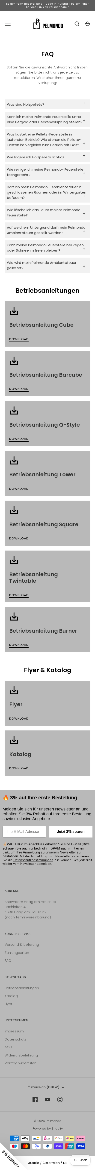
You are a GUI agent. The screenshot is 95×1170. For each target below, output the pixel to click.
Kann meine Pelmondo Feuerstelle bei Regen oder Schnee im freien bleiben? (46, 248)
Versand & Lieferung (22, 944)
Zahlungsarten (17, 952)
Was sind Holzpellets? (46, 103)
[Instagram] (60, 1099)
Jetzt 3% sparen (71, 832)
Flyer (8, 1003)
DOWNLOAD (19, 439)
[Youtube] (47, 1099)
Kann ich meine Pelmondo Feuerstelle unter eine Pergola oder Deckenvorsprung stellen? (46, 119)
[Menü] (8, 24)
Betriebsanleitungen (22, 987)
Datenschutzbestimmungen (33, 860)
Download (19, 339)
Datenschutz (15, 1039)
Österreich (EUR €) (43, 1087)
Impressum (14, 1031)
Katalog (11, 995)
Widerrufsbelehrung (21, 1055)
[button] (14, 1156)
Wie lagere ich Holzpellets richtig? (46, 156)
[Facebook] (35, 1099)
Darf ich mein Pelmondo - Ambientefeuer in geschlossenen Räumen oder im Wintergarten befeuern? (46, 192)
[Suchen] (77, 24)
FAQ (8, 960)
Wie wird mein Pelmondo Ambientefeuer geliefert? (46, 265)
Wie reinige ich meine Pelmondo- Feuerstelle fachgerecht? (46, 172)
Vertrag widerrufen (20, 1063)
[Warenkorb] (88, 24)
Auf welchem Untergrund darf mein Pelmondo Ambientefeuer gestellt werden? (46, 230)
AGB (8, 1047)
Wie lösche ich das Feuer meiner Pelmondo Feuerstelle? (46, 212)
